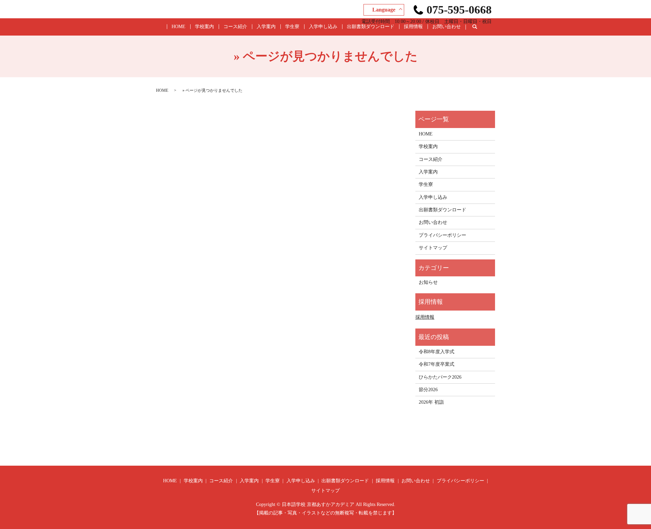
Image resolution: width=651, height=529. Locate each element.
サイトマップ (433, 247)
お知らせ (428, 282)
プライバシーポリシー (442, 235)
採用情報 (413, 26)
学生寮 (292, 26)
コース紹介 (235, 26)
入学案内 (266, 26)
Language (383, 10)
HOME (178, 26)
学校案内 (204, 26)
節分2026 (428, 389)
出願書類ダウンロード (370, 26)
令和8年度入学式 (436, 351)
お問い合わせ (446, 26)
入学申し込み (323, 26)
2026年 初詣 (431, 402)
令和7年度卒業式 (436, 364)
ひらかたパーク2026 (440, 377)
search (480, 26)
